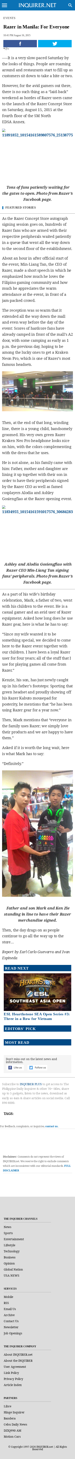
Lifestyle (9, 1245)
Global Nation (13, 1269)
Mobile (8, 1297)
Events (9, 18)
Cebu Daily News (15, 1424)
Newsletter (11, 1327)
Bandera (10, 1418)
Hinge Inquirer (14, 1412)
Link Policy (11, 1373)
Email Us (10, 1309)
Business (9, 1257)
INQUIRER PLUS (31, 1084)
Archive (9, 1315)
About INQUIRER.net (18, 1355)
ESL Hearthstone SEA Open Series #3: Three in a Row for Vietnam (37, 1016)
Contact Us (11, 1321)
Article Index (13, 1385)
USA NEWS (11, 1275)
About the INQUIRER (18, 1361)
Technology (12, 1251)
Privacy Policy (13, 1379)
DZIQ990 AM (12, 1430)
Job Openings (13, 1333)
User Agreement (15, 1367)
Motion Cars (12, 1437)
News (7, 1227)
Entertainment (14, 1239)
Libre (7, 1406)
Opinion (9, 1263)
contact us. (52, 1126)
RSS (6, 1303)
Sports (8, 1233)
